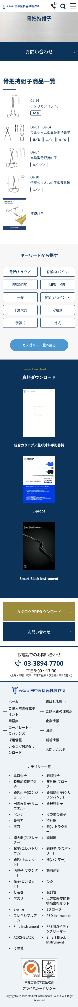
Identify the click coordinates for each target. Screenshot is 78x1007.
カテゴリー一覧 (39, 766)
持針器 (51, 820)
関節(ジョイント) (57, 297)
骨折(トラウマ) (20, 271)
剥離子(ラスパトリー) (58, 851)
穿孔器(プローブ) (56, 784)
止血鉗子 (20, 775)
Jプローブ (54, 909)
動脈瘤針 (53, 870)
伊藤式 (20, 322)
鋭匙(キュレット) (24, 862)
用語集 (14, 720)
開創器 (51, 837)
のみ (49, 881)
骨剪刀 (19, 820)
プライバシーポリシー (39, 988)
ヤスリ (19, 898)
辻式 (57, 322)
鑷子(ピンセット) (24, 883)
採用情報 (15, 739)
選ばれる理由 (56, 701)
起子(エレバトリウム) (26, 851)
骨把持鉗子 (54, 803)
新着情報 (52, 739)
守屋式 (58, 309)
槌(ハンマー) (56, 859)
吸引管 (51, 891)
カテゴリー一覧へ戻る (39, 344)
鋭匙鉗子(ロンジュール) (26, 795)
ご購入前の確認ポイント (22, 711)
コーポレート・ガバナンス (20, 730)
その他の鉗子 (56, 814)
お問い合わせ (39, 51)
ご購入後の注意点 (59, 711)
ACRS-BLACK (24, 937)
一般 (20, 297)
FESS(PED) (20, 284)
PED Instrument (59, 915)
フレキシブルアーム (25, 918)
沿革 (49, 730)
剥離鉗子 (53, 775)
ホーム (14, 701)
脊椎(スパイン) (58, 271)
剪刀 (17, 826)
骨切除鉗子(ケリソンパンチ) (58, 795)
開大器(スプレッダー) (26, 840)
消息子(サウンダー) (26, 872)
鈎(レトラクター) (56, 829)
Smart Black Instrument (56, 939)
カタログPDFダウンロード (39, 611)
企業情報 (52, 720)
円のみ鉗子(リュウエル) (26, 805)
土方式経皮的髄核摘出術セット (57, 901)
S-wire (19, 909)
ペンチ (19, 814)
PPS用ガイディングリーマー (57, 929)
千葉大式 (20, 309)
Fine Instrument (26, 926)
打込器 (19, 891)
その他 (19, 947)
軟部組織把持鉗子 (25, 784)
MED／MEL (57, 284)
